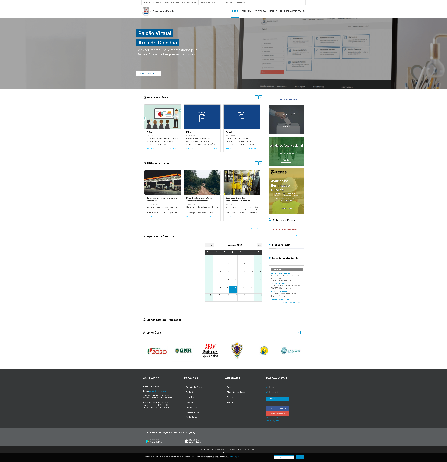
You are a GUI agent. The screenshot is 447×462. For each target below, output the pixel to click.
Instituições (191, 407)
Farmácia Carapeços (279, 291)
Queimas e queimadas (235, 2)
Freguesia (246, 11)
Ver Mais (299, 236)
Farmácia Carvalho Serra (280, 300)
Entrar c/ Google (277, 414)
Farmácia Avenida (278, 283)
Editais (229, 402)
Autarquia (260, 11)
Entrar (272, 399)
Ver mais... (174, 148)
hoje (259, 245)
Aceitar (300, 457)
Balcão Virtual (293, 11)
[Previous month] (207, 245)
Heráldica (189, 397)
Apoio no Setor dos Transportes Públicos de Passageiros (238, 201)
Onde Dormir (191, 392)
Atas (228, 387)
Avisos (229, 397)
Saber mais (286, 208)
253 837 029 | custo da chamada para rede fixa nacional (171, 2)
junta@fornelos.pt (212, 2)
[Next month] (211, 245)
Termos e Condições (246, 449)
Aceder (286, 127)
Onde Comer (191, 417)
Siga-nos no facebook (286, 99)
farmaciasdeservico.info (291, 303)
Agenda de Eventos (194, 387)
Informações (275, 11)
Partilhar (150, 148)
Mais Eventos (256, 309)
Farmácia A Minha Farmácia (281, 273)
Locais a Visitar (192, 412)
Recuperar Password (275, 418)
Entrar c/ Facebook (277, 408)
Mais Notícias (256, 229)
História (189, 402)
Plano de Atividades (235, 392)
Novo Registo (272, 421)
